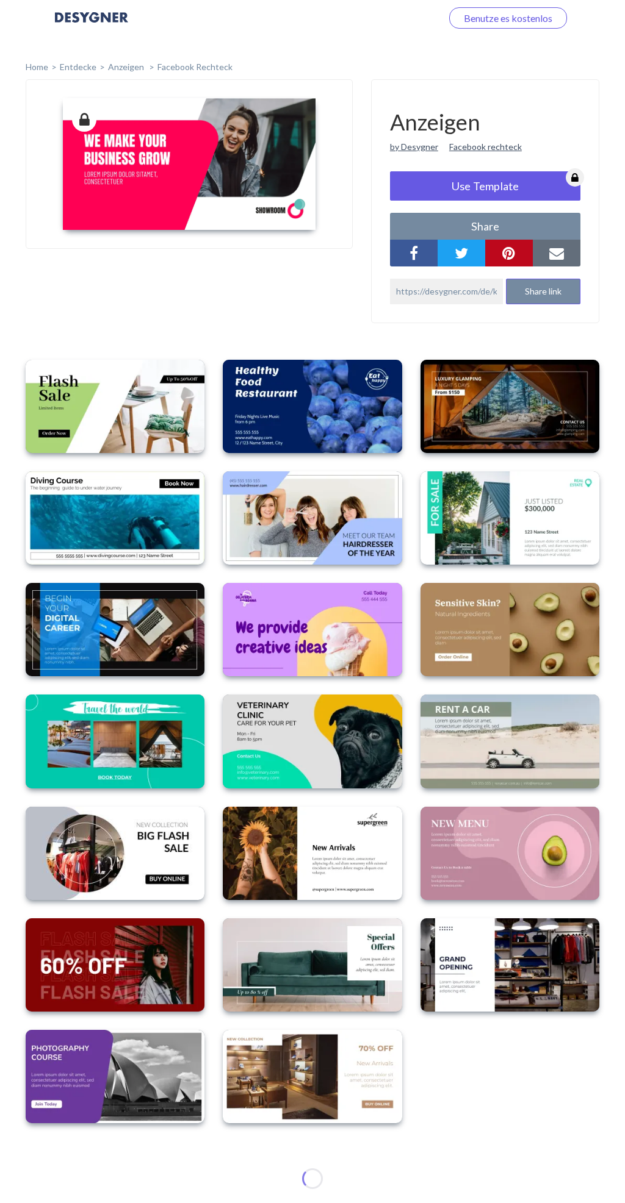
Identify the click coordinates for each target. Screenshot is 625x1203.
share (485, 226)
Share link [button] (543, 291)
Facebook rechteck (485, 146)
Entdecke (78, 67)
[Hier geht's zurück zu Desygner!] (91, 26)
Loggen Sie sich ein (388, 18)
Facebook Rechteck (195, 67)
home (37, 67)
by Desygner (414, 146)
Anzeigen (127, 67)
